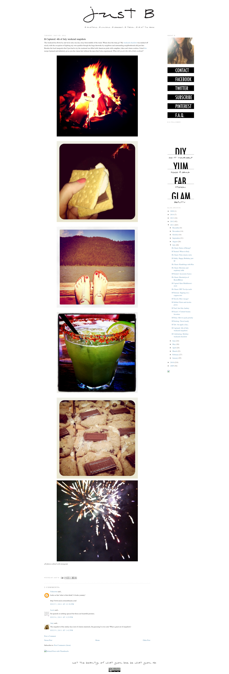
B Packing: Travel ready (180, 321)
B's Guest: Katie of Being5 (181, 248)
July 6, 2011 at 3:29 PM (61, 617)
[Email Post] (62, 577)
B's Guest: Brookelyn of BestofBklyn (180, 278)
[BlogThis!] (68, 578)
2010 (172, 362)
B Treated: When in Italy (180, 251)
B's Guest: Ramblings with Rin (183, 264)
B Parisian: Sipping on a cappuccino (180, 293)
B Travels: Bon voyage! (180, 299)
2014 (172, 214)
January (175, 358)
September (176, 238)
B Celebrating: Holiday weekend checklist (180, 335)
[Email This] (65, 578)
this (145, 48)
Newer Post (48, 640)
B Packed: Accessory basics (181, 274)
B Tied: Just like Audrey (180, 308)
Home (97, 640)
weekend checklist (130, 42)
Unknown (53, 591)
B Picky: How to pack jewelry (182, 317)
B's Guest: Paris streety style (182, 255)
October (175, 234)
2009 (172, 366)
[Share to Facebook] (73, 578)
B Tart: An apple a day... (180, 324)
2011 (172, 225)
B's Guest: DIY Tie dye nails (182, 289)
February (175, 354)
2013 (172, 218)
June (174, 341)
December (176, 228)
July (174, 245)
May (174, 344)
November (176, 231)
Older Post (146, 640)
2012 (172, 221)
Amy (52, 623)
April (174, 347)
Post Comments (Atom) (62, 645)
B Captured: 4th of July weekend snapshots (65, 39)
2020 (172, 211)
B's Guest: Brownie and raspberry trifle (180, 269)
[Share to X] (70, 578)
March (174, 351)
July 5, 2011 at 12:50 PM (62, 604)
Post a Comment (50, 636)
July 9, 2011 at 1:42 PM (61, 630)
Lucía (52, 610)
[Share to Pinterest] (75, 578)
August (175, 241)
